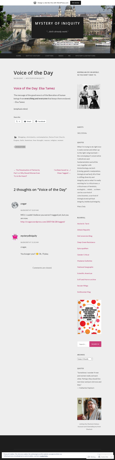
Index (61, 56)
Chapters (49, 56)
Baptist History (33, 56)
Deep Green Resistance (86, 242)
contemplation (42, 137)
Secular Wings (82, 286)
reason (47, 140)
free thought (38, 140)
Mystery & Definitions (85, 56)
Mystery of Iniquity (57, 23)
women (60, 140)
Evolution (20, 147)
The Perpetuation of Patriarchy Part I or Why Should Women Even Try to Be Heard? (27, 173)
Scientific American (84, 273)
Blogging (21, 137)
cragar (24, 203)
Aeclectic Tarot (83, 223)
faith (22, 140)
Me (69, 56)
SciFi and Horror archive (86, 279)
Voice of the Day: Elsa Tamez (34, 88)
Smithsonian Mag (84, 292)
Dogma (16, 140)
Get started (75, 3)
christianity (30, 137)
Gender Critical (83, 255)
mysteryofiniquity (35, 78)
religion (54, 140)
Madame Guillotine (84, 261)
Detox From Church (57, 137)
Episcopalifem (82, 248)
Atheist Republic (83, 230)
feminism (28, 140)
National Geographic (85, 267)
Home (18, 56)
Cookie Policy (44, 456)
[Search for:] (89, 344)
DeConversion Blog (84, 236)
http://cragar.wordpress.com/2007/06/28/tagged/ (43, 221)
